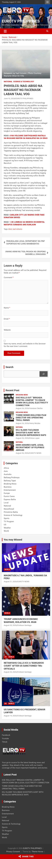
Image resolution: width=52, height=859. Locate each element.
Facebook (6, 735)
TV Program (9, 521)
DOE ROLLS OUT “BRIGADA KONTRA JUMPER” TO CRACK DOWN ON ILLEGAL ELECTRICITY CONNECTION (32, 401)
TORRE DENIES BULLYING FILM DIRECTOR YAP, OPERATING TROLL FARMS (31, 418)
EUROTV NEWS (35, 453)
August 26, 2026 (22, 408)
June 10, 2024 (9, 98)
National (8, 82)
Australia (7, 474)
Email (7, 319)
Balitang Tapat (10, 481)
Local (6, 503)
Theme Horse (37, 851)
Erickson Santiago (24, 625)
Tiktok (4, 742)
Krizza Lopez (34, 438)
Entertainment (10, 490)
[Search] (44, 374)
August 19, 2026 (10, 716)
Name (7, 308)
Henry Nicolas (34, 423)
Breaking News (22, 395)
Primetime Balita (11, 512)
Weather (7, 528)
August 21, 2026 (10, 582)
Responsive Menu (47, 2)
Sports (6, 518)
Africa (6, 468)
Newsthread (9, 509)
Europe (7, 493)
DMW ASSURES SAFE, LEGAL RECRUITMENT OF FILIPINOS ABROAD (30, 447)
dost (10, 229)
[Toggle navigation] (5, 31)
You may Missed (13, 539)
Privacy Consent (13, 851)
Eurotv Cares (9, 496)
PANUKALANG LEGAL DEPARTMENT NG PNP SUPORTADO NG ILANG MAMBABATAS (25, 242)
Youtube (5, 738)
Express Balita (10, 499)
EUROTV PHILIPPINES (21, 21)
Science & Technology (23, 82)
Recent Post (12, 390)
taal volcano (17, 229)
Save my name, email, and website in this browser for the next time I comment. (25, 345)
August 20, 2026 (10, 625)
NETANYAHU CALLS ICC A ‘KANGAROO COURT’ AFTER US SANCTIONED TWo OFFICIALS (24, 666)
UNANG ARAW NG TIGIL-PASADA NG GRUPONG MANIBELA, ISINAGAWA (25, 252)
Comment (8, 277)
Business (7, 487)
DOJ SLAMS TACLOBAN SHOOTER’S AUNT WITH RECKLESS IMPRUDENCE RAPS (31, 432)
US (5, 525)
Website (7, 330)
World (6, 531)
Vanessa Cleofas (36, 408)
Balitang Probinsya (11, 477)
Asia (6, 471)
